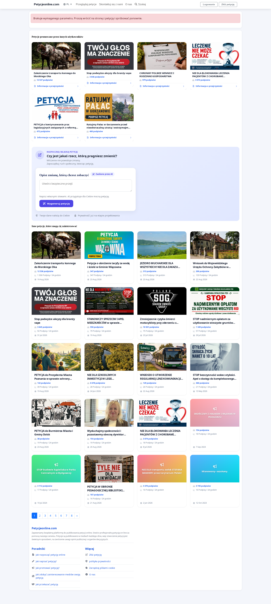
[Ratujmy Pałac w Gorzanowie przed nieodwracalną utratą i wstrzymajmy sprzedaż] (109, 117)
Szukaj (142, 4)
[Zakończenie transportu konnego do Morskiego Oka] (56, 66)
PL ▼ (69, 4)
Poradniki (38, 549)
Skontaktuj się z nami (111, 4)
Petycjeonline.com (46, 4)
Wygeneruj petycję (58, 203)
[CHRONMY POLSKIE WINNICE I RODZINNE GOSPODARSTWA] (161, 66)
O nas (128, 4)
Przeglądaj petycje (86, 4)
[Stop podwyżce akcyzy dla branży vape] (109, 64)
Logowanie (209, 4)
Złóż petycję (227, 4)
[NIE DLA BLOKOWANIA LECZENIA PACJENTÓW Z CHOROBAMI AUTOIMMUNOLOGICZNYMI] (214, 66)
